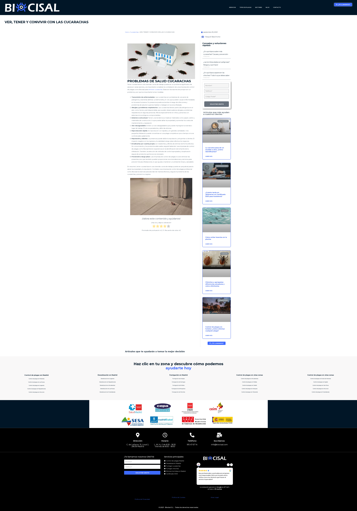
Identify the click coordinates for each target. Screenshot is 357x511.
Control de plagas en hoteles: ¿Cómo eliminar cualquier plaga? (215, 329)
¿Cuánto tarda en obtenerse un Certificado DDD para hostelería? (215, 194)
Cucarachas (134, 32)
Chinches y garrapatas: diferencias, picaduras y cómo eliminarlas (215, 284)
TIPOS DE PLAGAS (245, 7)
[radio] (154, 227)
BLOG (267, 7)
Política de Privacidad (142, 499)
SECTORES (258, 7)
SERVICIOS (232, 7)
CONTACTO (277, 7)
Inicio (127, 32)
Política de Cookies (178, 497)
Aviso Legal (215, 497)
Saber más (208, 156)
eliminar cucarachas (155, 89)
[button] (231, 464)
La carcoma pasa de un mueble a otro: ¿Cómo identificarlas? (214, 150)
